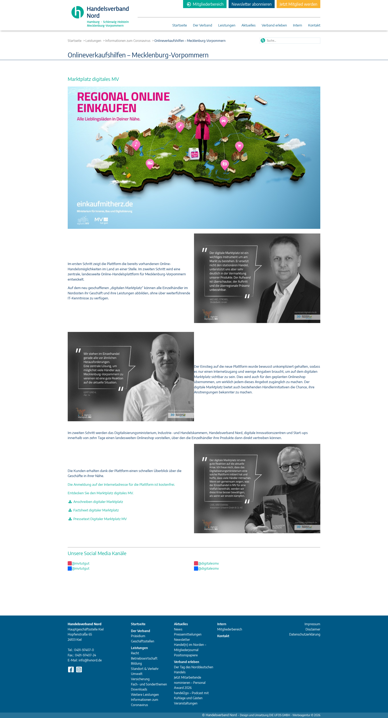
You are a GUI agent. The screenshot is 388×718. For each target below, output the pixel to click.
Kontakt (314, 25)
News (178, 629)
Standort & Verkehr (145, 669)
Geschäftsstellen (142, 641)
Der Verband (202, 25)
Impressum (312, 624)
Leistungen (226, 25)
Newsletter (182, 640)
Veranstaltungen (185, 703)
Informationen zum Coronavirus (127, 41)
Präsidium (138, 636)
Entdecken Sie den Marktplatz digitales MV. (101, 493)
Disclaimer (313, 629)
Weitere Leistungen (145, 695)
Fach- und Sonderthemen (149, 684)
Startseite (179, 25)
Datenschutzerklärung (304, 634)
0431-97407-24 (85, 655)
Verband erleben (274, 25)
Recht (135, 653)
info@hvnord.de (90, 660)
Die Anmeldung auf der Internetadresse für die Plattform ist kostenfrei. (121, 484)
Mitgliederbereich (208, 3)
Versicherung (140, 679)
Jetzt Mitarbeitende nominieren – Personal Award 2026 (190, 682)
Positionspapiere (186, 655)
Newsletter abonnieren (252, 3)
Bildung (136, 663)
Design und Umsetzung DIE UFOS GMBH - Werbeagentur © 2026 (280, 715)
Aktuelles (248, 25)
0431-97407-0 (84, 650)
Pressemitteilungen (187, 634)
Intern (297, 25)
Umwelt (136, 674)
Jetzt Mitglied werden (298, 3)
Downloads (139, 689)
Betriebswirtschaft (144, 658)
